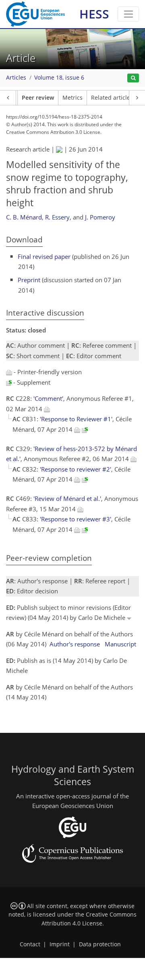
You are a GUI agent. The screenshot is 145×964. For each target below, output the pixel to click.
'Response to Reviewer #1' (76, 419)
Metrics (72, 97)
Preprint (29, 280)
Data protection (100, 944)
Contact (30, 944)
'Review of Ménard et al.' (67, 498)
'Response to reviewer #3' (75, 519)
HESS (94, 14)
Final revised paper (44, 256)
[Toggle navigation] (128, 14)
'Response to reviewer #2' (75, 469)
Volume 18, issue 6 (59, 77)
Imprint (60, 944)
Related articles (112, 97)
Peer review (38, 97)
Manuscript (120, 644)
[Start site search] (133, 78)
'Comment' (48, 398)
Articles (16, 77)
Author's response (75, 644)
